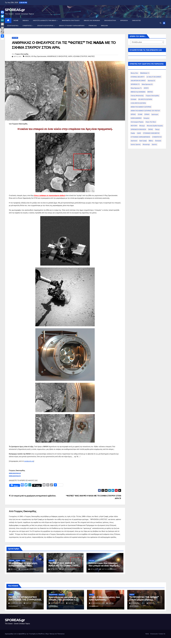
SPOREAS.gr (15, 10)
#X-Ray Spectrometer (38, 56)
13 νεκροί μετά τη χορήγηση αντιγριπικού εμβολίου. (33, 496)
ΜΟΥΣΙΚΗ (134, 125)
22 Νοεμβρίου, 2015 (98, 603)
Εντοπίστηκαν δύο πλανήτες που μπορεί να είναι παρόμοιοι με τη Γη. (104, 565)
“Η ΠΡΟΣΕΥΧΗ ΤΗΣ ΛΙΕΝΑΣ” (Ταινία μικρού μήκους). (144, 598)
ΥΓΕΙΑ (23, 560)
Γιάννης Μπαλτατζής (137, 95)
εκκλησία (158, 140)
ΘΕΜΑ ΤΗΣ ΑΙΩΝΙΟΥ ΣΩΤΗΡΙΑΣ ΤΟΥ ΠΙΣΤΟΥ (145, 110)
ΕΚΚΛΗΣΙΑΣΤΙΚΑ (110, 20)
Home (147, 634)
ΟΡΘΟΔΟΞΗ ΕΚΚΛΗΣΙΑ (138, 129)
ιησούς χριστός (136, 144)
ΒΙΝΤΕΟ (150, 92)
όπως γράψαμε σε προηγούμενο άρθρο (50, 195)
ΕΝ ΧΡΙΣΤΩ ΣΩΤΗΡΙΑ (145, 99)
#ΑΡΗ (70, 56)
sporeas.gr (151, 80)
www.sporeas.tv (136, 88)
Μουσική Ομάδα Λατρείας (155, 125)
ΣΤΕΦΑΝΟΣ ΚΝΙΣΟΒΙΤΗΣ (151, 133)
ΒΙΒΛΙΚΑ (26, 20)
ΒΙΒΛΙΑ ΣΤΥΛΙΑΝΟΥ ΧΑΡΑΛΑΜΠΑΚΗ (71, 25)
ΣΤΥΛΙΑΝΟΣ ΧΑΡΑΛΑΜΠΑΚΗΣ (140, 137)
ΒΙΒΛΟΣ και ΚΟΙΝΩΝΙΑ (92, 20)
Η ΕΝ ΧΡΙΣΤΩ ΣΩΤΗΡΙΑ (138, 103)
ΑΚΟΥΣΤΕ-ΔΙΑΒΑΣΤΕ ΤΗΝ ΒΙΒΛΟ (45, 20)
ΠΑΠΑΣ (150, 129)
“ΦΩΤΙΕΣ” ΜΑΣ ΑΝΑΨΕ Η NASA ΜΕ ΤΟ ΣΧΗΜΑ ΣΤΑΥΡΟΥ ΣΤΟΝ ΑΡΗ (64, 565)
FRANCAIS (93, 25)
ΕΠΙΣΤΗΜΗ (15, 37)
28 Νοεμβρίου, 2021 (58, 603)
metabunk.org (29, 461)
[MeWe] (2, 20)
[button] (160, 23)
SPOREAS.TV (135, 84)
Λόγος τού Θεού (151, 122)
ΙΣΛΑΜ (140, 114)
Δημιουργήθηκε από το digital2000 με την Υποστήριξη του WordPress (25, 634)
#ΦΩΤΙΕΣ (91, 56)
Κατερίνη (146, 118)
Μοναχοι (142, 125)
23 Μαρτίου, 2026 (16, 603)
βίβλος (151, 140)
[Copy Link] (2, 32)
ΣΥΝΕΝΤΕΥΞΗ (157, 137)
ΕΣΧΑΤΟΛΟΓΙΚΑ (12, 25)
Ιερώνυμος (155, 114)
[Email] (2, 24)
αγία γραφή (143, 140)
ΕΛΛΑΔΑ (133, 99)
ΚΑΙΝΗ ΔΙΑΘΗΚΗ (136, 118)
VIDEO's (92, 594)
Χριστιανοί (134, 140)
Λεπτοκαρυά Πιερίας (137, 122)
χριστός (154, 144)
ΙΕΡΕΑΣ (133, 114)
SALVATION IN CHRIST (138, 80)
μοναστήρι (146, 144)
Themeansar (60, 634)
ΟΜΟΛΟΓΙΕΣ (136, 20)
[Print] (2, 28)
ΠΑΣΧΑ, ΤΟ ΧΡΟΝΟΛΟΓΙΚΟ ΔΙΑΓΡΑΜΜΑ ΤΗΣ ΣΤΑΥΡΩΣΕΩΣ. (25, 598)
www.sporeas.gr (147, 84)
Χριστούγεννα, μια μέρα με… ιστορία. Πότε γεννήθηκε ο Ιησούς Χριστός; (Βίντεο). (63, 600)
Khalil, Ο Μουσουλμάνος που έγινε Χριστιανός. (104, 598)
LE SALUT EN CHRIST (154, 77)
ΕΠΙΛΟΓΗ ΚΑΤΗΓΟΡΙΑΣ (45, 25)
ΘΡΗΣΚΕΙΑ (124, 20)
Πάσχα (157, 129)
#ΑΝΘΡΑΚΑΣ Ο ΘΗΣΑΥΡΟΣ (57, 56)
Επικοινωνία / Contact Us (157, 634)
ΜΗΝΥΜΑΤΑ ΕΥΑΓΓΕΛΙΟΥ (71, 20)
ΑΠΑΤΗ (146, 88)
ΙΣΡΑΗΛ (146, 114)
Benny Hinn (134, 73)
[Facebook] (2, 12)
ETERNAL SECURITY (137, 77)
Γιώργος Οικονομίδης (21, 54)
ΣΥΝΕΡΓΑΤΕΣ (27, 25)
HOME (16, 20)
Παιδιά (133, 133)
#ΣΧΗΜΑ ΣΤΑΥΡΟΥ (80, 56)
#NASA (27, 56)
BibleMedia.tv (144, 73)
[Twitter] (2, 16)
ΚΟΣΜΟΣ (18, 560)
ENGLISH (104, 25)
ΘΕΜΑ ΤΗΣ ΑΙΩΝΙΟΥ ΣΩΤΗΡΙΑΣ (141, 107)
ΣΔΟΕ (139, 133)
